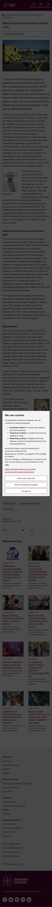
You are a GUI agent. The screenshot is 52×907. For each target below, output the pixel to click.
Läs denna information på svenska (19, 472)
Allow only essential (26, 478)
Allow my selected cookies (26, 484)
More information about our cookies (20, 469)
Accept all (26, 491)
